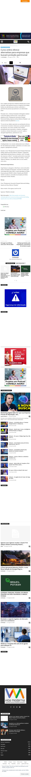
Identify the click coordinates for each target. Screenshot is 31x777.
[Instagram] (14, 707)
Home (2, 44)
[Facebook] (11, 707)
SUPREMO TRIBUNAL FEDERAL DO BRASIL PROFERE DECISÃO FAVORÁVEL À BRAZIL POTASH (25, 274)
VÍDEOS (5, 761)
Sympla (17, 120)
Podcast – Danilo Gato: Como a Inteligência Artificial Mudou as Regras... (19, 430)
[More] (20, 62)
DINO (2, 546)
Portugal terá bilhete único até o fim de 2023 (7, 243)
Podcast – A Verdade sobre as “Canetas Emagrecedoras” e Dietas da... (18, 423)
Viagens (25, 761)
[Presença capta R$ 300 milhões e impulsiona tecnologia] (4, 732)
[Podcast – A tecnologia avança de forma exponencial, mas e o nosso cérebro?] (4, 445)
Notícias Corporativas (13, 44)
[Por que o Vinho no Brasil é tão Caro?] (4, 472)
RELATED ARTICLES (10, 263)
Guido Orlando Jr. (4, 416)
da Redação (4, 57)
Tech (2, 752)
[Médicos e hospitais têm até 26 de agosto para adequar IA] (15, 634)
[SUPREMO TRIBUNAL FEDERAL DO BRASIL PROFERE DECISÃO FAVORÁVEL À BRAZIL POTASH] (25, 268)
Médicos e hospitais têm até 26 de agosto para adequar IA (14, 644)
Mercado (2, 748)
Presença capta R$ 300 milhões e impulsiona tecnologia (17, 730)
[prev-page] (14, 280)
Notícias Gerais (4, 750)
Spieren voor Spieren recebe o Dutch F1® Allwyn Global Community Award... (14, 543)
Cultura (18, 763)
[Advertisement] (15, 16)
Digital (2, 755)
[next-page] (16, 280)
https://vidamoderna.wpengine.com (15, 259)
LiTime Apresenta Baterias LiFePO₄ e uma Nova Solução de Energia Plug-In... (14, 568)
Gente (14, 761)
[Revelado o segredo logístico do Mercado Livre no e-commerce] (15, 610)
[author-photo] (15, 252)
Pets (9, 763)
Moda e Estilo (19, 761)
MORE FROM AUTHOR (20, 263)
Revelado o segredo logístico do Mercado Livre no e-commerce (14, 620)
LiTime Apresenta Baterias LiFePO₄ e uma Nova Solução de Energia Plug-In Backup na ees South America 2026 (15, 274)
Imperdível (5, 763)
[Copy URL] (13, 62)
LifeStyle (10, 761)
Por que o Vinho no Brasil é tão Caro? (18, 470)
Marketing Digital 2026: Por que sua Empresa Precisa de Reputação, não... (15, 413)
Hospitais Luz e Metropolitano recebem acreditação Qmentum (19, 724)
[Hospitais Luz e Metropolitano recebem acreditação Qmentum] (4, 725)
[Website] (17, 707)
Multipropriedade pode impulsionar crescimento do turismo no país (23, 244)
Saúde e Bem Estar (25, 763)
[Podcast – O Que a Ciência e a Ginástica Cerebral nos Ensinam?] (4, 458)
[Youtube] (20, 707)
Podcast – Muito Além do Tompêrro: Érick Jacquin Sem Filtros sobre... (19, 464)
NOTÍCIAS (3, 746)
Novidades (6, 44)
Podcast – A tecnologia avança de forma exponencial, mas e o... (19, 443)
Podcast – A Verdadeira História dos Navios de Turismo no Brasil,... (18, 450)
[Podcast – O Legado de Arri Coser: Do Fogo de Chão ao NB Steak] (4, 479)
